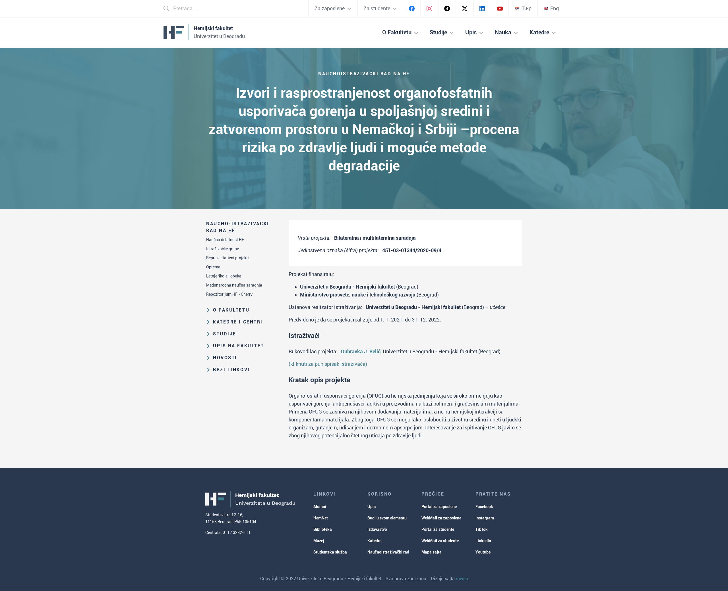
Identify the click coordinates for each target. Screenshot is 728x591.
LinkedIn (483, 540)
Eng (554, 8)
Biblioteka (322, 529)
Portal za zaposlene (439, 506)
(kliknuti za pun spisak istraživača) (328, 364)
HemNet (320, 518)
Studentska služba (330, 552)
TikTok (481, 529)
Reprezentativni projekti (227, 258)
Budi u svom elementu (387, 518)
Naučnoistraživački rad (388, 552)
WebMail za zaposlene (441, 518)
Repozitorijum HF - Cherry (229, 294)
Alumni (319, 506)
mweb (462, 578)
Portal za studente (437, 529)
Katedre (374, 540)
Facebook (484, 506)
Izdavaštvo (377, 529)
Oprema (213, 267)
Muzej (318, 540)
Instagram (484, 518)
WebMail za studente (440, 540)
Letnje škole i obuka (223, 276)
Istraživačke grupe (222, 249)
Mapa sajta (431, 552)
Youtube (483, 552)
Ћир (526, 8)
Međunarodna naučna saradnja (234, 285)
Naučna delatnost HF (225, 239)
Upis (371, 506)
